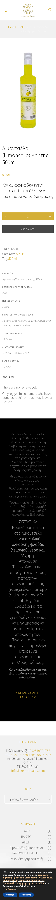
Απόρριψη (26, 895)
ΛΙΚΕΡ (24, 27)
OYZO (26, 831)
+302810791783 (39, 750)
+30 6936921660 (16, 754)
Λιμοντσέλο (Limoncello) (26, 848)
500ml (12, 258)
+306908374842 (40, 754)
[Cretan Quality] (28, 9)
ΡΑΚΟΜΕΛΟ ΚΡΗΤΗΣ (26, 853)
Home (12, 27)
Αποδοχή (10, 895)
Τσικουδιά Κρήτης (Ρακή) (26, 859)
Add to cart (28, 229)
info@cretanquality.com (28, 770)
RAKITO (26, 836)
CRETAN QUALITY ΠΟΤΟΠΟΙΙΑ (28, 695)
